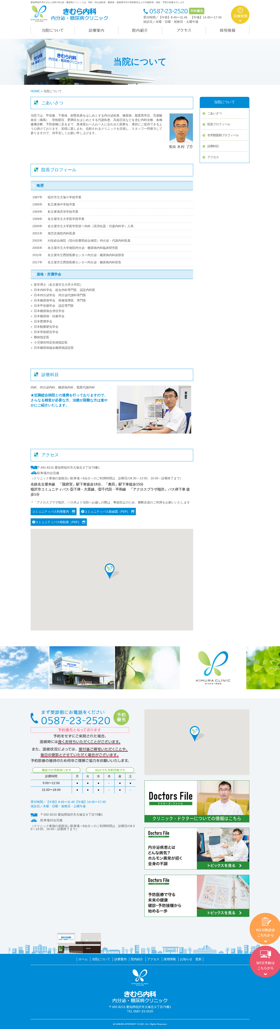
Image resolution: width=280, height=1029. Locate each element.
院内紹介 (137, 959)
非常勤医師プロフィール (223, 135)
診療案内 (120, 959)
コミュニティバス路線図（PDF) (107, 511)
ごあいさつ (214, 113)
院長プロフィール (218, 124)
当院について (101, 959)
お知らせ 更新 (190, 959)
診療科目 (213, 146)
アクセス (213, 157)
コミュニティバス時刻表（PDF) (58, 522)
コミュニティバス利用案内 (52, 511)
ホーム (83, 959)
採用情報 (170, 959)
